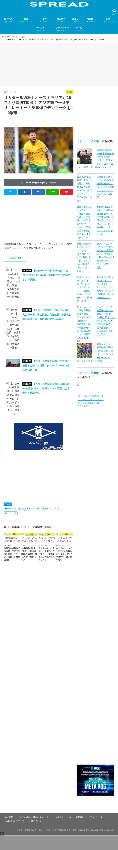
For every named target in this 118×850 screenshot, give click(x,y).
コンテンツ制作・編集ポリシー (31, 779)
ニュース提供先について (61, 779)
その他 (79, 28)
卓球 (107, 20)
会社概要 (9, 779)
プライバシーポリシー (98, 779)
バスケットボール (60, 28)
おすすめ (8, 20)
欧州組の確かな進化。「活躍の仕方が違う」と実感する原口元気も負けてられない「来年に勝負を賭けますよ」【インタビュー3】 (105, 220)
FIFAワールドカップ (15, 509)
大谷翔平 (61, 20)
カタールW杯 (52, 509)
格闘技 (90, 20)
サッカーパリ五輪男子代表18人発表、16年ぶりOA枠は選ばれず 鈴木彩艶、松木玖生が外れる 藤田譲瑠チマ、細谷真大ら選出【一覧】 (106, 321)
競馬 (26, 20)
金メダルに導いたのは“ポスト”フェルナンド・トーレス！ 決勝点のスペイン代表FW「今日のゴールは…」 (105, 287)
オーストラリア (35, 509)
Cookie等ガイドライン (15, 783)
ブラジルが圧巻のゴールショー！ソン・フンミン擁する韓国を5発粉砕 (91, 399)
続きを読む (14, 258)
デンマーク (11, 513)
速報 (9, 504)
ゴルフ (75, 20)
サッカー (40, 28)
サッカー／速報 (89, 141)
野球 (45, 20)
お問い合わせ (35, 783)
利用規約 (80, 779)
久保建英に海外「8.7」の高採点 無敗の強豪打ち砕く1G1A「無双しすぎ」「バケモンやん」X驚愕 (106, 187)
